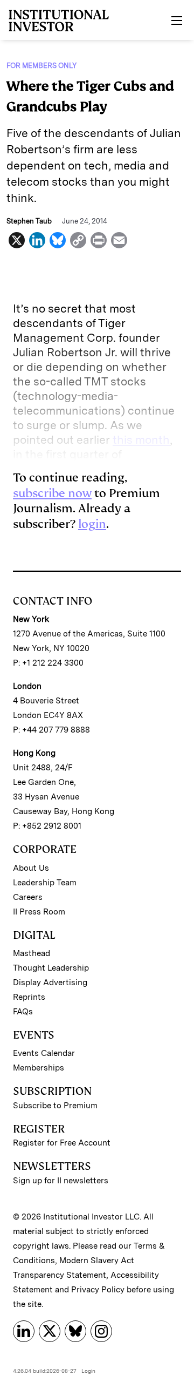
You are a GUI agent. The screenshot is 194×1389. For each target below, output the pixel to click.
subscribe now (52, 493)
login (92, 524)
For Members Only (41, 66)
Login (88, 1370)
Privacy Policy (97, 1290)
